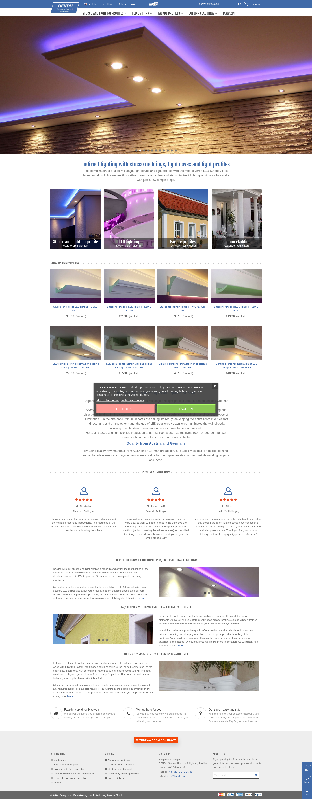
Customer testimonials (156, 472)
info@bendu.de (176, 776)
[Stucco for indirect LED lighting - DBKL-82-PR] (129, 286)
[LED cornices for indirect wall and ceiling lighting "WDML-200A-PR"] (75, 343)
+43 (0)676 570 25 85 (180, 771)
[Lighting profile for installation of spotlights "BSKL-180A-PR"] (182, 343)
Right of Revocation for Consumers (74, 773)
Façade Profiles (169, 13)
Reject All (125, 409)
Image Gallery (116, 778)
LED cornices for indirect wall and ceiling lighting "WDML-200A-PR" (76, 365)
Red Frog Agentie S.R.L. (109, 795)
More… (142, 598)
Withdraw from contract (156, 740)
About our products (119, 759)
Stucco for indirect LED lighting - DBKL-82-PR (129, 308)
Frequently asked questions (123, 773)
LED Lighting (140, 13)
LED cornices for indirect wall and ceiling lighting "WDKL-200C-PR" (129, 365)
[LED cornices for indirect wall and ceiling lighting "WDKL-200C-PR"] (129, 343)
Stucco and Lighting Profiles (103, 13)
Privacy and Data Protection (69, 769)
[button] (136, 150)
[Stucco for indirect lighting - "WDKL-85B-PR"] (182, 286)
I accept (186, 409)
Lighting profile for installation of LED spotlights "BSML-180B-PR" (236, 365)
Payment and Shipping (66, 764)
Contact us (60, 759)
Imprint (58, 782)
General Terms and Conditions (71, 778)
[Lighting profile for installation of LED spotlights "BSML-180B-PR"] (236, 343)
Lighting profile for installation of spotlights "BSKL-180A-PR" (183, 365)
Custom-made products (121, 764)
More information (107, 400)
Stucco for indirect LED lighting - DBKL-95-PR (75, 308)
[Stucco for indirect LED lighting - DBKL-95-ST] (236, 286)
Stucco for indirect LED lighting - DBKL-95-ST (236, 308)
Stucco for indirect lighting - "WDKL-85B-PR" (183, 308)
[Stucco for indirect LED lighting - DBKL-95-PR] (75, 286)
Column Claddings (201, 13)
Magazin (229, 13)
